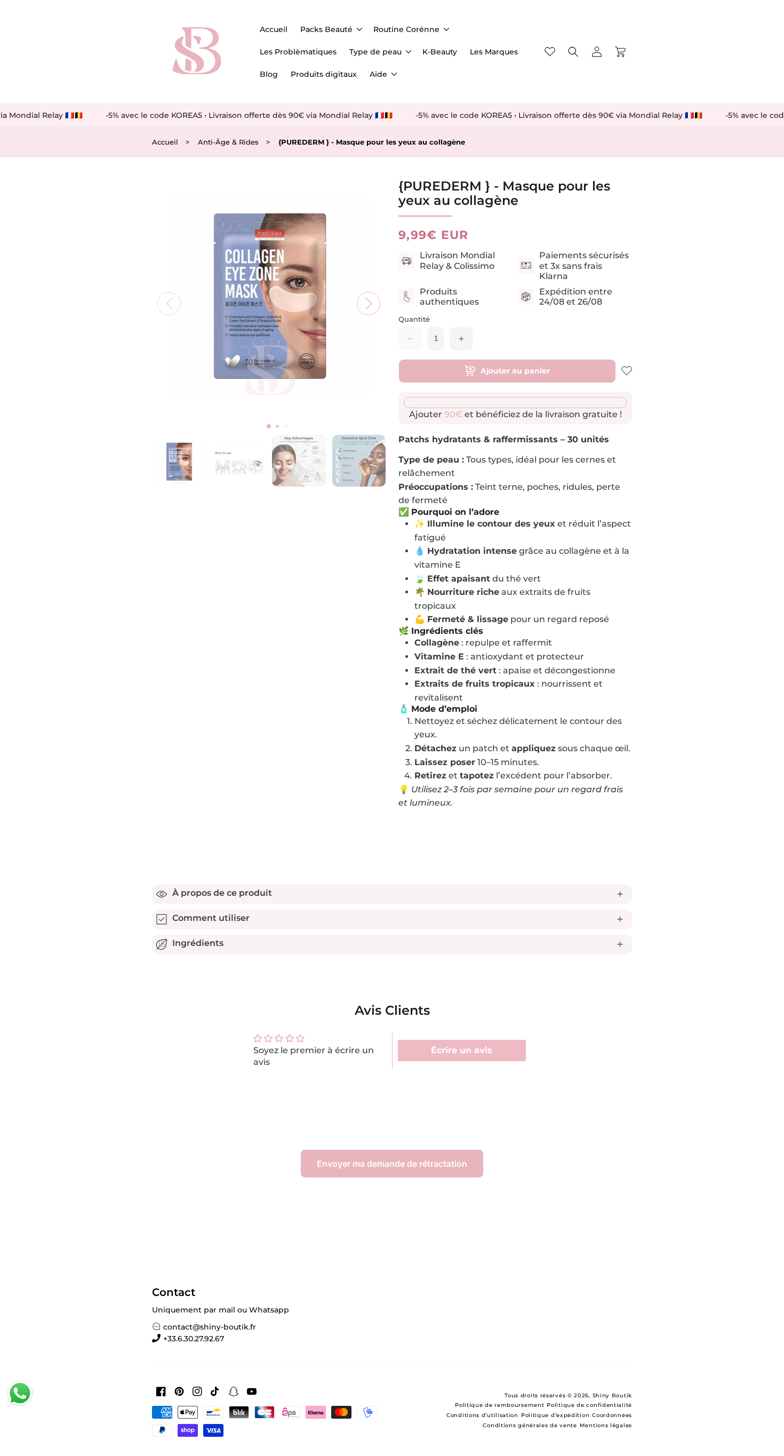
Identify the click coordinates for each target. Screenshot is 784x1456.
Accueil (165, 142)
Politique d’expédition (555, 1415)
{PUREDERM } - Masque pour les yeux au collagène (371, 142)
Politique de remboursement (499, 1405)
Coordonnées (612, 1415)
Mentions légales (606, 1425)
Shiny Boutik (612, 1395)
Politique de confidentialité (589, 1405)
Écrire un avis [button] (461, 1050)
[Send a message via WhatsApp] (20, 1393)
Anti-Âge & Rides (228, 142)
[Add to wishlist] (626, 370)
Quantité (414, 319)
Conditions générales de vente (530, 1425)
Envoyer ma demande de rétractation (392, 1163)
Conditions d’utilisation (482, 1415)
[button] (330, 29)
